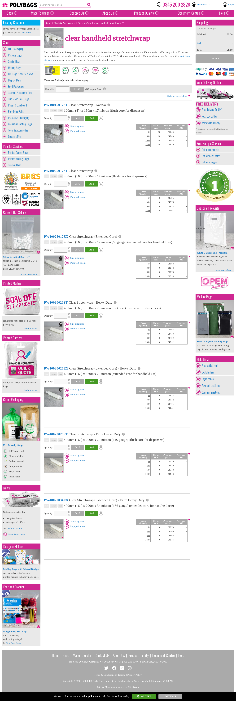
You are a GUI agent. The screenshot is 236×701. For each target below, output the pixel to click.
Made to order (82, 655)
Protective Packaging (18, 118)
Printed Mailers (12, 283)
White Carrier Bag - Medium (212, 252)
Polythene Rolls (16, 111)
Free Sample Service (209, 143)
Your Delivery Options (209, 82)
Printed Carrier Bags (18, 152)
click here (26, 32)
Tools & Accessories (18, 130)
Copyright (68, 681)
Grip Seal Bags (13, 643)
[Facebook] (114, 668)
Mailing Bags (14, 68)
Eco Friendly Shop (12, 445)
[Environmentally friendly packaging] (21, 440)
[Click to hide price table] (189, 125)
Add (91, 118)
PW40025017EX (56, 236)
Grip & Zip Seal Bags (18, 99)
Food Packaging (16, 86)
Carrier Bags (14, 61)
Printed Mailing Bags (18, 159)
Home (55, 655)
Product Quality (138, 655)
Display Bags (14, 80)
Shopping (202, 22)
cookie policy (87, 696)
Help (222, 13)
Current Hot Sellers (14, 212)
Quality (144, 13)
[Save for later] (101, 118)
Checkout (214, 58)
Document (189, 13)
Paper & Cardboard (17, 105)
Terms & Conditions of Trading (110, 675)
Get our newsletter (211, 156)
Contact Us (77, 13)
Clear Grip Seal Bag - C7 (16, 257)
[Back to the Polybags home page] (19, 5)
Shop (10, 13)
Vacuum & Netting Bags (20, 124)
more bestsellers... (30, 274)
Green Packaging (13, 399)
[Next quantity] (69, 117)
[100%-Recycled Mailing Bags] (215, 337)
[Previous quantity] (69, 119)
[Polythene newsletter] (21, 499)
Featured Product (13, 586)
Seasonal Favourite (208, 208)
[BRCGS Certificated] (30, 181)
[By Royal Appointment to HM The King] (11, 181)
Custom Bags (14, 165)
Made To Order (40, 13)
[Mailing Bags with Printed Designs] (21, 564)
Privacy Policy (134, 675)
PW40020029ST (56, 434)
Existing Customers (14, 22)
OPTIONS (170, 696)
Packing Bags (15, 55)
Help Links (203, 359)
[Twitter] (106, 668)
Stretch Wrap (84, 23)
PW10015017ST (56, 105)
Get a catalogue (209, 162)
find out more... (31, 328)
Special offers (15, 136)
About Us (108, 13)
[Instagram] (129, 668)
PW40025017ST (56, 171)
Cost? (77, 89)
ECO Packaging (15, 49)
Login (231, 4)
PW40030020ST (56, 302)
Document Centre (163, 655)
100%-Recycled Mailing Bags (212, 341)
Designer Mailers (13, 546)
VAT (199, 43)
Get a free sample (210, 150)
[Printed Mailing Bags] (21, 315)
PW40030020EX (56, 368)
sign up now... (15, 528)
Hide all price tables (177, 96)
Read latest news (16, 534)
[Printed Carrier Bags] (21, 378)
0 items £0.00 (204, 4)
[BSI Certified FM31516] (11, 199)
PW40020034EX (56, 500)
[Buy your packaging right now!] (214, 289)
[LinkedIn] (122, 668)
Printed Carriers (12, 337)
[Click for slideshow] (54, 142)
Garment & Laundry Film (20, 93)
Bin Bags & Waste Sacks (20, 74)
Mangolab (110, 687)
